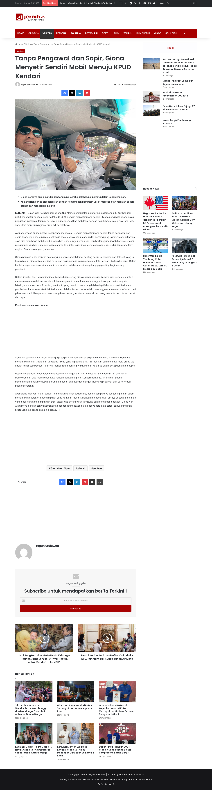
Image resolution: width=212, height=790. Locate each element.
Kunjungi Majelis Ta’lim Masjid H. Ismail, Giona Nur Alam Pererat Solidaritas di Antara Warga (33, 749)
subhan (97, 468)
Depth (105, 33)
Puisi (116, 33)
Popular (170, 47)
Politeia (76, 33)
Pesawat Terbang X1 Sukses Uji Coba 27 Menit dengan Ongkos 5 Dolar (184, 260)
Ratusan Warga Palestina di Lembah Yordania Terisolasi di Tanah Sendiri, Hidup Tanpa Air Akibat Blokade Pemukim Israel (180, 66)
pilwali (81, 468)
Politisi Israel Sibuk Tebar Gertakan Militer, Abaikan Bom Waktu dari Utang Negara (183, 220)
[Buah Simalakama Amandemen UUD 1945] (151, 97)
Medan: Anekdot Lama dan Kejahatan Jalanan (178, 82)
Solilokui (171, 33)
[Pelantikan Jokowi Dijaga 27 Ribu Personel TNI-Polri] (151, 110)
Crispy (32, 33)
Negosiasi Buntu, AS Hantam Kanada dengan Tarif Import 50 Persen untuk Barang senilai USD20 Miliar (155, 221)
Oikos (157, 33)
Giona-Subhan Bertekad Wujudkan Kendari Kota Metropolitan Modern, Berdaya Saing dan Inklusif (116, 710)
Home (20, 33)
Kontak (149, 779)
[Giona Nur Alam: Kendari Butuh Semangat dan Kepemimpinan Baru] (75, 691)
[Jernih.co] (30, 17)
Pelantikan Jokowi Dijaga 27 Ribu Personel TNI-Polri (179, 108)
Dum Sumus (143, 33)
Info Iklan (133, 779)
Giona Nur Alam (60, 468)
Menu (142, 779)
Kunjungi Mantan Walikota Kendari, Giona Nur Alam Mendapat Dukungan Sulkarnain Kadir (75, 751)
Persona (61, 33)
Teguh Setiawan (28, 84)
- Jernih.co (139, 774)
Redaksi (82, 779)
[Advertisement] (137, 17)
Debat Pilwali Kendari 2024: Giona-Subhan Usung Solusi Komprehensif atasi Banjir (115, 749)
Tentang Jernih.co (68, 779)
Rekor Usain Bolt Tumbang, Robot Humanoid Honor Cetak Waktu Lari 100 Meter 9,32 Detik (155, 262)
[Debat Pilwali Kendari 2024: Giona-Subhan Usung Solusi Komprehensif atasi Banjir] (117, 733)
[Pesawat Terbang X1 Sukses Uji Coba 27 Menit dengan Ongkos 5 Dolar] (184, 245)
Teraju (128, 33)
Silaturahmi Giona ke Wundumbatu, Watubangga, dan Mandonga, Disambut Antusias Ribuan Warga (31, 710)
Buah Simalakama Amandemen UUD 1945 (175, 94)
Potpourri (91, 33)
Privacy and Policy (118, 779)
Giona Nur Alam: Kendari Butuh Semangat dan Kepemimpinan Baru (74, 708)
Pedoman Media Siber (97, 779)
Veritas (47, 33)
